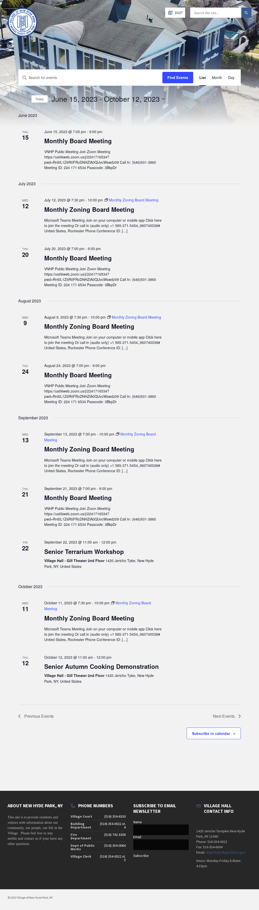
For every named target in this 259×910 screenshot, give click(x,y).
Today (39, 99)
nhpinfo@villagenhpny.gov (226, 852)
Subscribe (141, 855)
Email (137, 837)
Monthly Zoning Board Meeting (89, 209)
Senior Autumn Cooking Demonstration (101, 666)
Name (137, 822)
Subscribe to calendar (211, 733)
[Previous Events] (19, 98)
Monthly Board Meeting (78, 140)
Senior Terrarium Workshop (84, 551)
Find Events (177, 77)
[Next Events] (26, 98)
